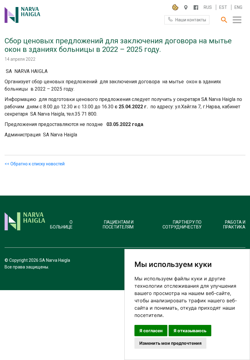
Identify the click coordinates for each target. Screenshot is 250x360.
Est (223, 7)
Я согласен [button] (150, 330)
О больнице (61, 224)
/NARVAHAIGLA (196, 7)
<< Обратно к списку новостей (35, 163)
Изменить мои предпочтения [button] (170, 343)
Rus (208, 7)
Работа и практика (234, 224)
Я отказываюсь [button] (189, 330)
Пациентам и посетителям (118, 224)
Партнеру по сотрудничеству (182, 224)
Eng (238, 7)
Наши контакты (190, 19)
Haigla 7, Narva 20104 (186, 7)
